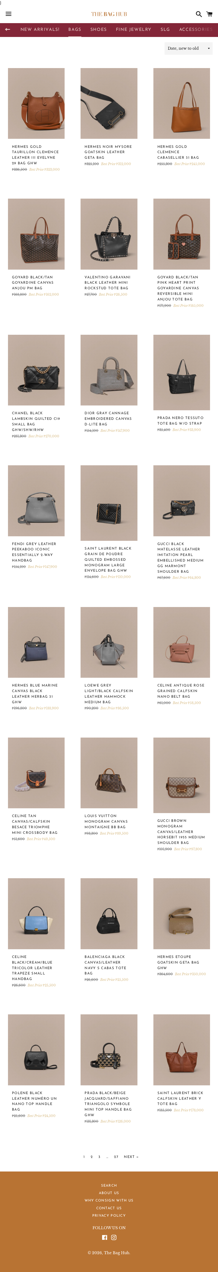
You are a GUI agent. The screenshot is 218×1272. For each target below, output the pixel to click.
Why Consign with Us (109, 1200)
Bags (74, 30)
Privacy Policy (109, 1215)
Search (109, 1185)
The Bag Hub (116, 1252)
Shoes (98, 30)
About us (109, 1193)
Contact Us (109, 1208)
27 (116, 1157)
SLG (165, 30)
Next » (131, 1157)
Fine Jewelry (134, 30)
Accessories (196, 30)
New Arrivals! (40, 30)
